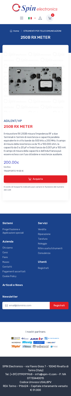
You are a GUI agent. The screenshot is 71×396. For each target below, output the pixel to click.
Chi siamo (7, 247)
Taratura (42, 239)
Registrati (43, 268)
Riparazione (44, 234)
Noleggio (42, 243)
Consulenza (44, 253)
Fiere (5, 257)
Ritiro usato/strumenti (50, 248)
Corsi (5, 252)
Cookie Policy (9, 276)
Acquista (38, 178)
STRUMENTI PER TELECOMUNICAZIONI (42, 31)
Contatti (7, 266)
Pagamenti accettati (13, 271)
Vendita (42, 229)
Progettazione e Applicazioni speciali (13, 231)
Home (16, 31)
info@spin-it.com (46, 374)
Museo (5, 262)
